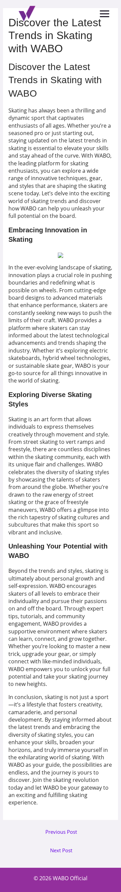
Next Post (61, 850)
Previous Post (61, 832)
